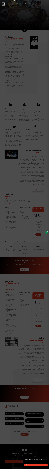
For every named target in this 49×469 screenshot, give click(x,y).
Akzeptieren (28, 464)
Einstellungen (44, 464)
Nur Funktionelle (36, 464)
